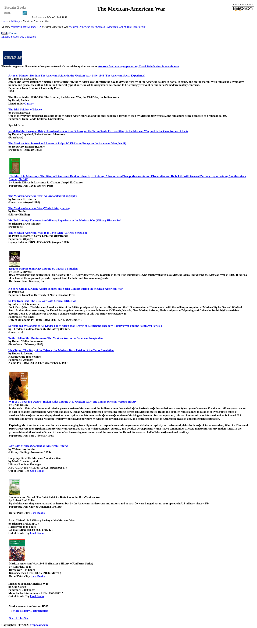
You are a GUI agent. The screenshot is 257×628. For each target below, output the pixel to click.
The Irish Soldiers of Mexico (25, 109)
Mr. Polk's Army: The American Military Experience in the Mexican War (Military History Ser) (64, 220)
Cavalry (29, 103)
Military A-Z (34, 26)
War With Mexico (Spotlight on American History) (38, 445)
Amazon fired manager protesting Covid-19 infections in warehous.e (138, 66)
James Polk (139, 26)
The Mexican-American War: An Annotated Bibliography (42, 195)
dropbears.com (39, 624)
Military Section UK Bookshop (18, 36)
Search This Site (18, 618)
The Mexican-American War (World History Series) (39, 208)
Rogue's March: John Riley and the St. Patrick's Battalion (43, 268)
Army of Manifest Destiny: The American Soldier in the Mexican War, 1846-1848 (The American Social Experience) (76, 75)
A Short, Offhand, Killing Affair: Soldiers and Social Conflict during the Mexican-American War (65, 288)
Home (4, 21)
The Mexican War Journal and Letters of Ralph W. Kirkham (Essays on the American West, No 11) (67, 143)
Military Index (19, 26)
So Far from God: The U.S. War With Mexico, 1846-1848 (42, 300)
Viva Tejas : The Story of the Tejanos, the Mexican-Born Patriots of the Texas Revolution (61, 350)
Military (15, 21)
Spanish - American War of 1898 (114, 26)
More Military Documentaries (30, 610)
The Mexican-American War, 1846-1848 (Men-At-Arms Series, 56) (47, 232)
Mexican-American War (82, 26)
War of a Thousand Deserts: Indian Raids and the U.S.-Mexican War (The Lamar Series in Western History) (73, 401)
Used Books (37, 470)
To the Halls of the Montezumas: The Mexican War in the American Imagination (55, 338)
